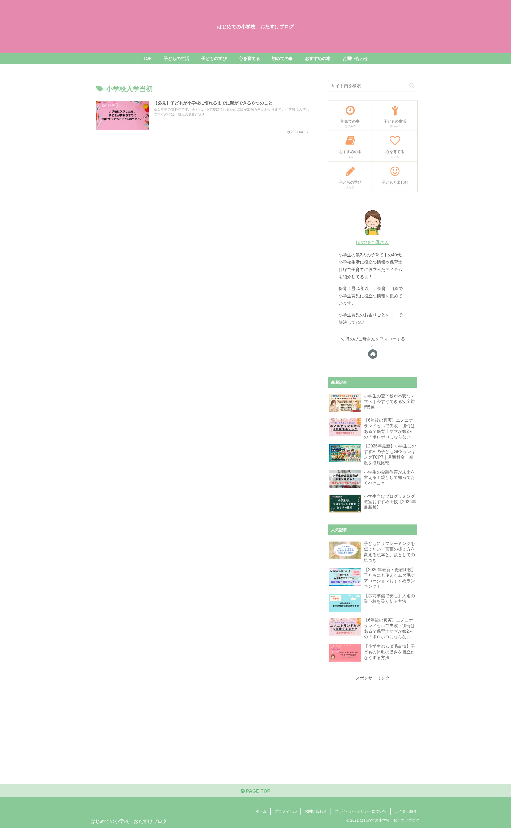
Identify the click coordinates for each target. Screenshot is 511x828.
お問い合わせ (315, 811)
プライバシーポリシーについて (361, 811)
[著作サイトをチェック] (372, 354)
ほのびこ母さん (372, 242)
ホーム (261, 811)
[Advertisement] (372, 719)
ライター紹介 (405, 811)
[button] (412, 86)
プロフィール (285, 811)
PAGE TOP (257, 791)
